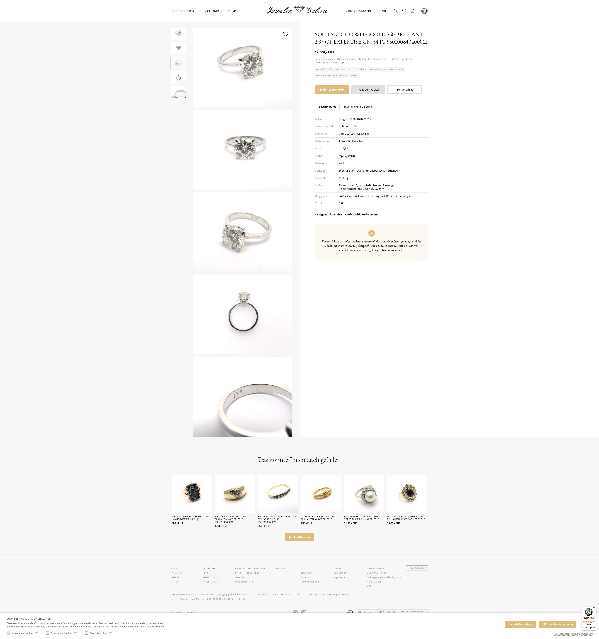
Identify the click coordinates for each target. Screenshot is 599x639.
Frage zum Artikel (368, 89)
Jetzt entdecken (299, 537)
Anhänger (176, 572)
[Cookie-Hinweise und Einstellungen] (36, 633)
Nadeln (239, 577)
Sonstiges (281, 568)
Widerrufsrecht (374, 581)
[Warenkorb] (414, 11)
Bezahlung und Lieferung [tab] (358, 106)
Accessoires (210, 581)
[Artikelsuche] (397, 11)
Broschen (208, 572)
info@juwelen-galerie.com (334, 594)
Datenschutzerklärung (566, 633)
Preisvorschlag (404, 89)
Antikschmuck (211, 577)
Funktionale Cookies (61, 633)
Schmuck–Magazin (309, 581)
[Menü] (594, 608)
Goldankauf (214, 11)
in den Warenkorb (332, 89)
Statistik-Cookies (98, 633)
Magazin (358, 11)
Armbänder (209, 568)
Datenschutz (340, 572)
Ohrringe (176, 577)
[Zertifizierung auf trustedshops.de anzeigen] (424, 11)
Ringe (173, 568)
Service (233, 11)
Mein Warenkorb (375, 568)
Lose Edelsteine (244, 581)
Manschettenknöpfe (247, 572)
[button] (176, 11)
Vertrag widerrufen (417, 567)
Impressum (340, 577)
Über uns (193, 11)
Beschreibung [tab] (327, 106)
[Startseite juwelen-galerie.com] (299, 10)
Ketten (174, 581)
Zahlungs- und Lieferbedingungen (384, 577)
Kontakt (380, 11)
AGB (368, 586)
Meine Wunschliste (376, 572)
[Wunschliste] (406, 11)
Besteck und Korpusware (250, 568)
